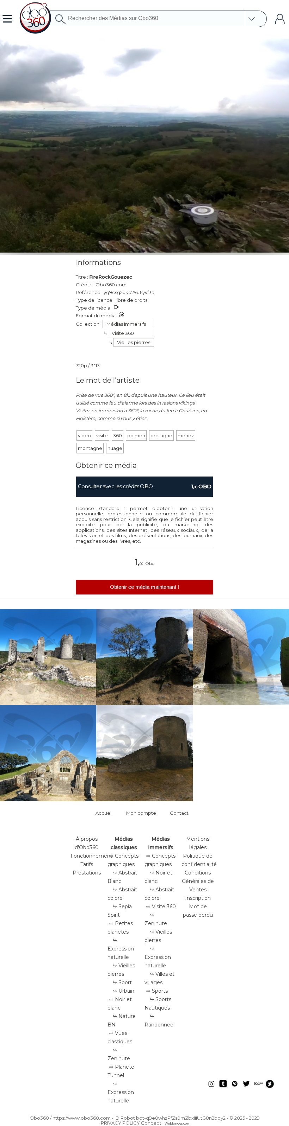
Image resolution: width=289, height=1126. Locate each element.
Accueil (104, 813)
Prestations (87, 873)
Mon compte (141, 813)
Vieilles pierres (133, 342)
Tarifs (86, 864)
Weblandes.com (178, 1123)
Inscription (198, 898)
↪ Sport (122, 982)
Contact (179, 813)
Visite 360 (123, 333)
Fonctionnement (91, 856)
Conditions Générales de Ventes (198, 881)
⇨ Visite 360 (161, 906)
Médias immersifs (126, 324)
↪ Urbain (123, 991)
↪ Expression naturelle (120, 948)
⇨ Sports (157, 991)
